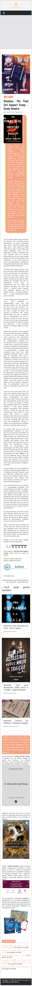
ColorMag (5, 982)
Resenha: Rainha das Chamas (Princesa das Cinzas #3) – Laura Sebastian (15, 581)
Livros (10, 97)
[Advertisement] (16, 32)
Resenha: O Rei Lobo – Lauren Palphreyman (16, 967)
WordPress (15, 982)
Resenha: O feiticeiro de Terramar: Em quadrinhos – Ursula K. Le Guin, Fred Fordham (16, 962)
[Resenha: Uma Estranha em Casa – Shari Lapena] (16, 595)
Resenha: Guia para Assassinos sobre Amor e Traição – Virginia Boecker (16, 687)
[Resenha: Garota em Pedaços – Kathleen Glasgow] (16, 700)
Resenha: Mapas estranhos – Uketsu (14, 955)
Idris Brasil (17, 980)
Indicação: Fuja (9, 576)
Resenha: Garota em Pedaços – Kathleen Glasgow (16, 721)
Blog (5, 97)
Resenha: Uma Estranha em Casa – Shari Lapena (16, 627)
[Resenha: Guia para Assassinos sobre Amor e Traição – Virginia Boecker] (16, 639)
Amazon (6, 559)
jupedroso (20, 112)
